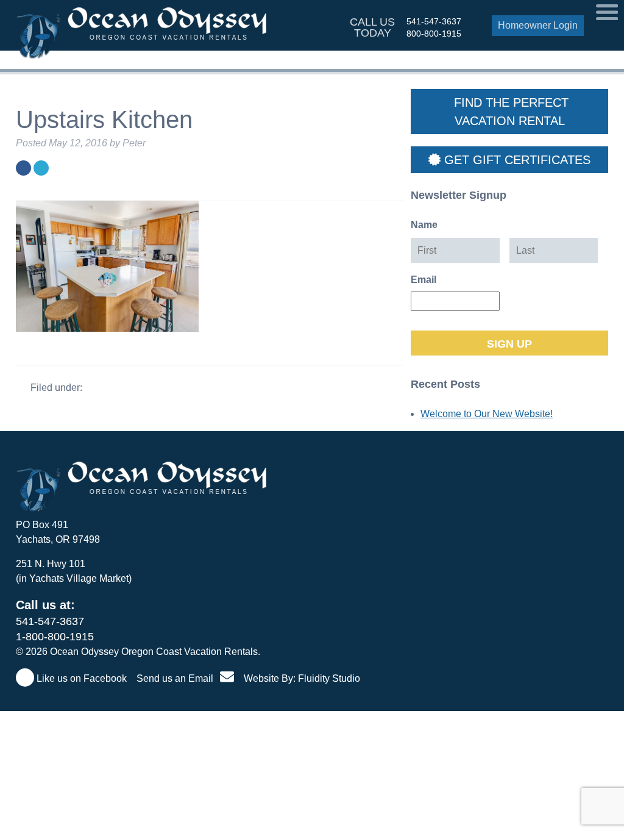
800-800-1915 (433, 33)
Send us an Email (176, 678)
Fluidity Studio (329, 678)
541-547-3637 (433, 21)
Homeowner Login (538, 25)
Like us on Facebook (80, 678)
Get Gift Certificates (515, 159)
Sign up (509, 344)
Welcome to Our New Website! (486, 414)
